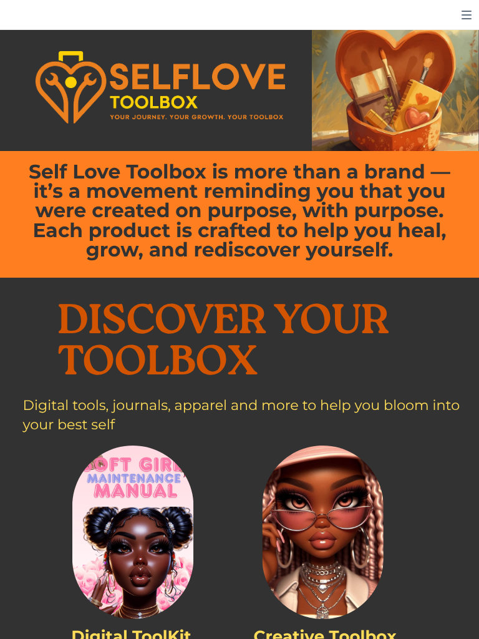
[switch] (466, 14)
